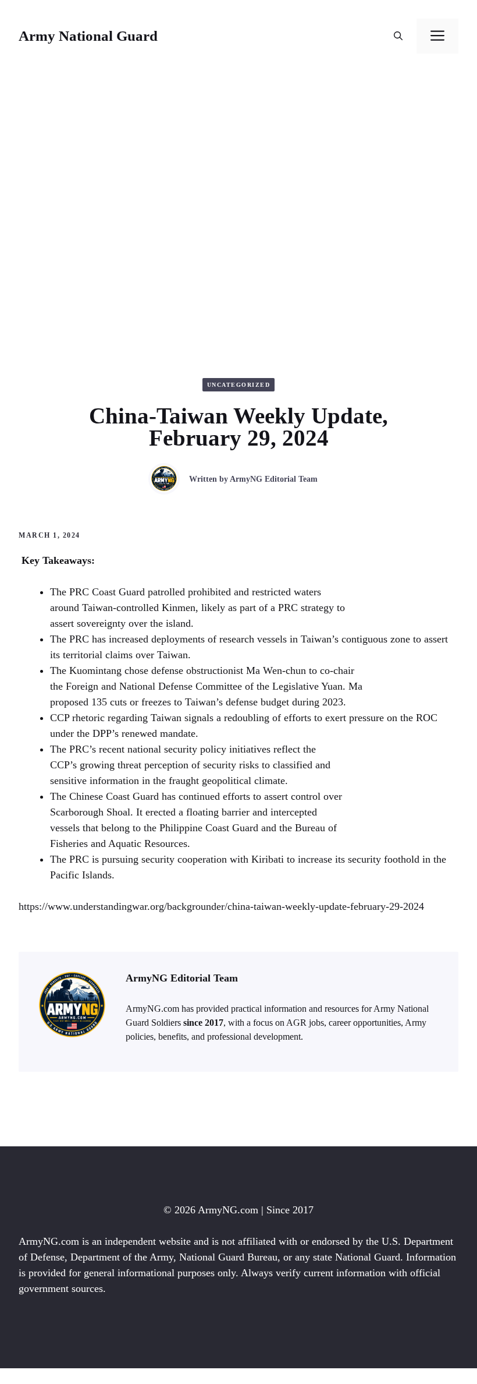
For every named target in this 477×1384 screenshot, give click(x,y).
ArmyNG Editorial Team (274, 479)
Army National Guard (88, 36)
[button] (398, 36)
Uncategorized (238, 385)
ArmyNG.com (228, 1210)
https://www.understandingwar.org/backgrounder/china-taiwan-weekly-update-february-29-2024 (221, 906)
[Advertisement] (238, 159)
